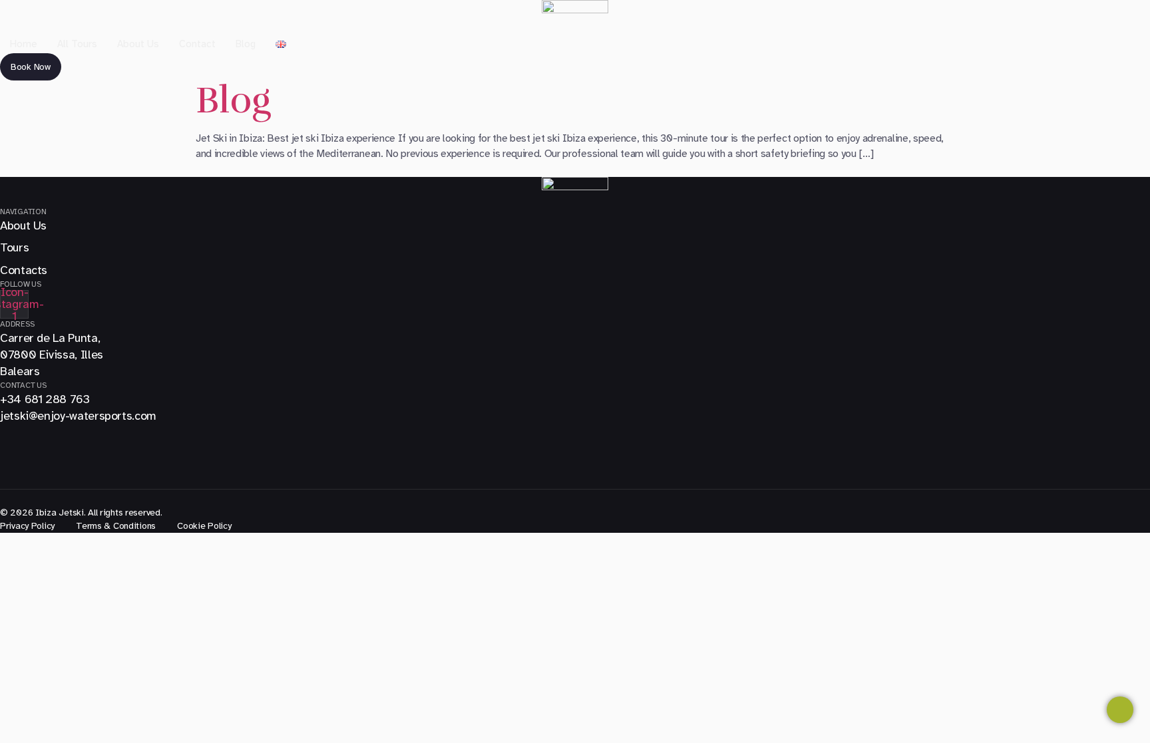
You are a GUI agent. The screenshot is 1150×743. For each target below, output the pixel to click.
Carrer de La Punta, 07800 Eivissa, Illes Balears (51, 354)
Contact (197, 44)
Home (23, 44)
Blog (246, 44)
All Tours (77, 44)
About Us (138, 44)
